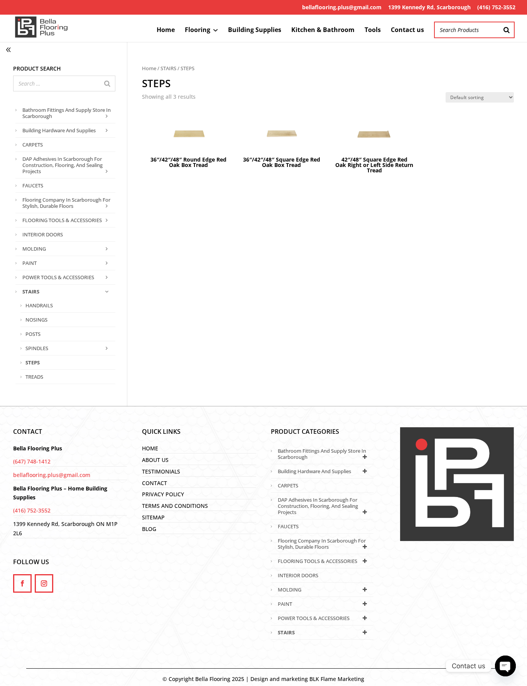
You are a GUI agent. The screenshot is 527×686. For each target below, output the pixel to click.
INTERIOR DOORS (42, 234)
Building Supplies (254, 30)
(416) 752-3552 (496, 7)
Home (166, 30)
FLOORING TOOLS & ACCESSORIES (62, 220)
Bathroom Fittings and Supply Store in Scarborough (66, 113)
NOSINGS (36, 319)
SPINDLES (36, 348)
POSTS (33, 333)
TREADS (34, 376)
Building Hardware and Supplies (59, 130)
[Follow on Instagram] (44, 583)
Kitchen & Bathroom (323, 30)
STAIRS (168, 68)
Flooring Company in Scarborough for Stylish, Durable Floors (66, 202)
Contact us (407, 30)
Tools (373, 30)
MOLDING (34, 248)
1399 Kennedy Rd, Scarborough (429, 7)
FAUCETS (32, 185)
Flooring (197, 30)
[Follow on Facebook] (22, 583)
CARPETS (32, 144)
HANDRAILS (39, 305)
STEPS (32, 362)
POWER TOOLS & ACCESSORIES (58, 277)
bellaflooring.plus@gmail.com (342, 7)
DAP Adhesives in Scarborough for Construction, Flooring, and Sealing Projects (62, 165)
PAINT (29, 263)
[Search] (506, 30)
